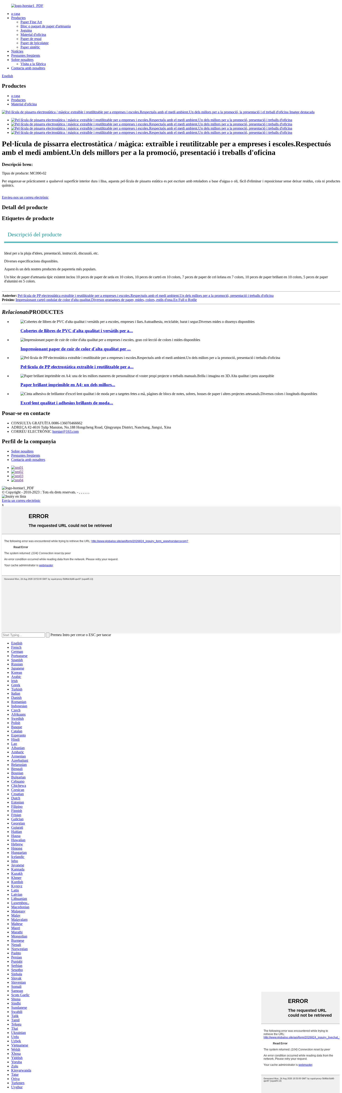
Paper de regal (30, 39)
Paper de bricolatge (34, 43)
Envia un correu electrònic (21, 501)
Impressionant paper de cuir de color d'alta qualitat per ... (75, 348)
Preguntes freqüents (25, 55)
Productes (18, 18)
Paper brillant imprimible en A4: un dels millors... (67, 384)
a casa (15, 14)
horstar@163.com (65, 431)
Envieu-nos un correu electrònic (25, 197)
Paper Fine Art (31, 22)
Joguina (26, 30)
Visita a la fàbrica (33, 64)
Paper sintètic (30, 47)
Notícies (17, 51)
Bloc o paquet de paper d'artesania (45, 26)
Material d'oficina (33, 35)
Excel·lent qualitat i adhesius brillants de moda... (66, 402)
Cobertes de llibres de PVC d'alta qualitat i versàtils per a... (76, 330)
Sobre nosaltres (22, 60)
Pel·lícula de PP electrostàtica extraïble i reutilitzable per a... (77, 366)
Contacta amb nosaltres (28, 68)
